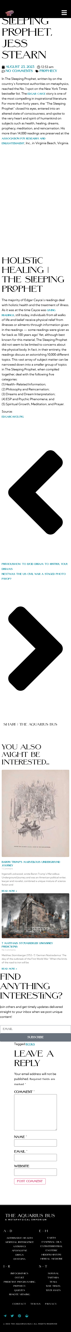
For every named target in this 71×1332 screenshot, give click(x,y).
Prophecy (48, 71)
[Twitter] (12, 1315)
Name (20, 1137)
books (30, 1044)
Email (20, 1151)
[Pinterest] (19, 1315)
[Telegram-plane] (5, 1315)
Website (21, 1166)
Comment (24, 1092)
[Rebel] (26, 1315)
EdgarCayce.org (13, 417)
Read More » (9, 891)
